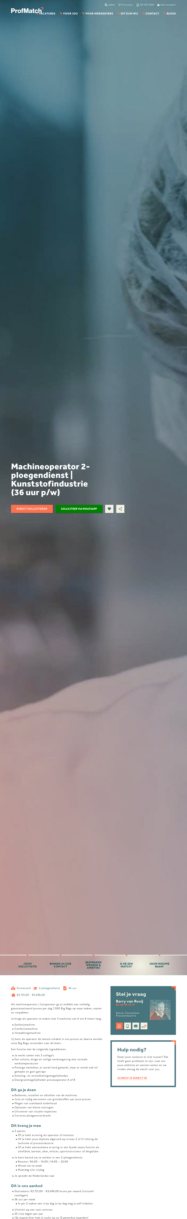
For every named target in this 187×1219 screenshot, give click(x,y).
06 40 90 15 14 (125, 1005)
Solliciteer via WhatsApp (79, 509)
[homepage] (27, 10)
